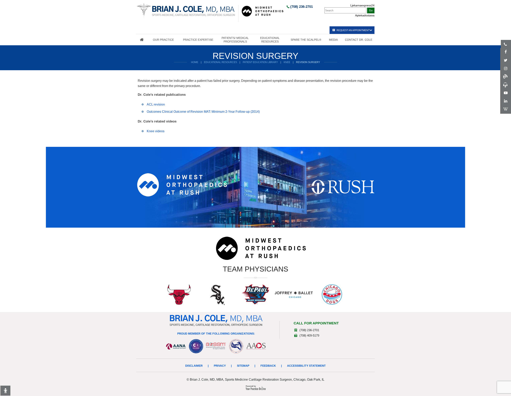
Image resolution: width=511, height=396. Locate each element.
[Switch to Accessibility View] (5, 391)
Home (142, 39)
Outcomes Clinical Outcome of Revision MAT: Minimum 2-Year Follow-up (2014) (203, 111)
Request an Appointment (353, 30)
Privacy (220, 365)
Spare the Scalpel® (306, 39)
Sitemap (243, 365)
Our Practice (163, 39)
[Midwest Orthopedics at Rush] (262, 11)
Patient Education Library (260, 62)
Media (333, 39)
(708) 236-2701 (301, 7)
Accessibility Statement (306, 365)
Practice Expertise (198, 39)
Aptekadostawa (364, 15)
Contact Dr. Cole (358, 39)
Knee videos (155, 131)
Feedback (268, 365)
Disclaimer (194, 365)
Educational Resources (270, 39)
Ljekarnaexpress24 (362, 5)
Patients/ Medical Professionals (235, 39)
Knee (287, 62)
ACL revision (156, 104)
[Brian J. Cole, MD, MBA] (186, 10)
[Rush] (343, 186)
